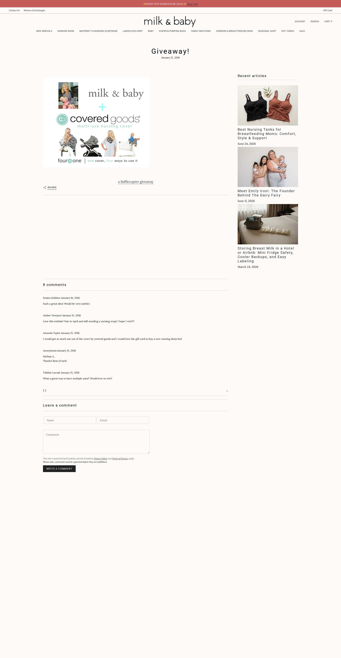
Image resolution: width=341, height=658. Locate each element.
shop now (192, 4)
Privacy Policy (100, 458)
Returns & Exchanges (34, 10)
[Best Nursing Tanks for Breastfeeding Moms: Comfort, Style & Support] (268, 105)
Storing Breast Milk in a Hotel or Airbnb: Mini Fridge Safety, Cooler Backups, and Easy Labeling (266, 254)
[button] (66, 31)
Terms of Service (120, 458)
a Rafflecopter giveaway (135, 182)
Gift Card (327, 10)
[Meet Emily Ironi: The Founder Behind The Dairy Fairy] (268, 167)
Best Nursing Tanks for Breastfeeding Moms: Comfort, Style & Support (267, 133)
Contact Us (14, 10)
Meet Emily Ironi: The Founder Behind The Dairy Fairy (266, 193)
